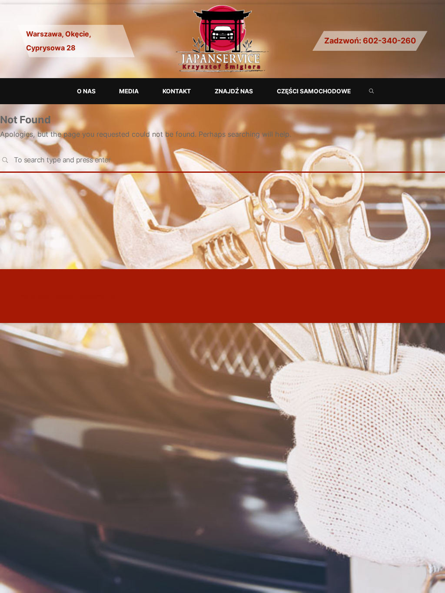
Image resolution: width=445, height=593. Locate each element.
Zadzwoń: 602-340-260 (370, 40)
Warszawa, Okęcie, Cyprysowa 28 (67, 295)
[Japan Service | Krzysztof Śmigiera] (222, 40)
